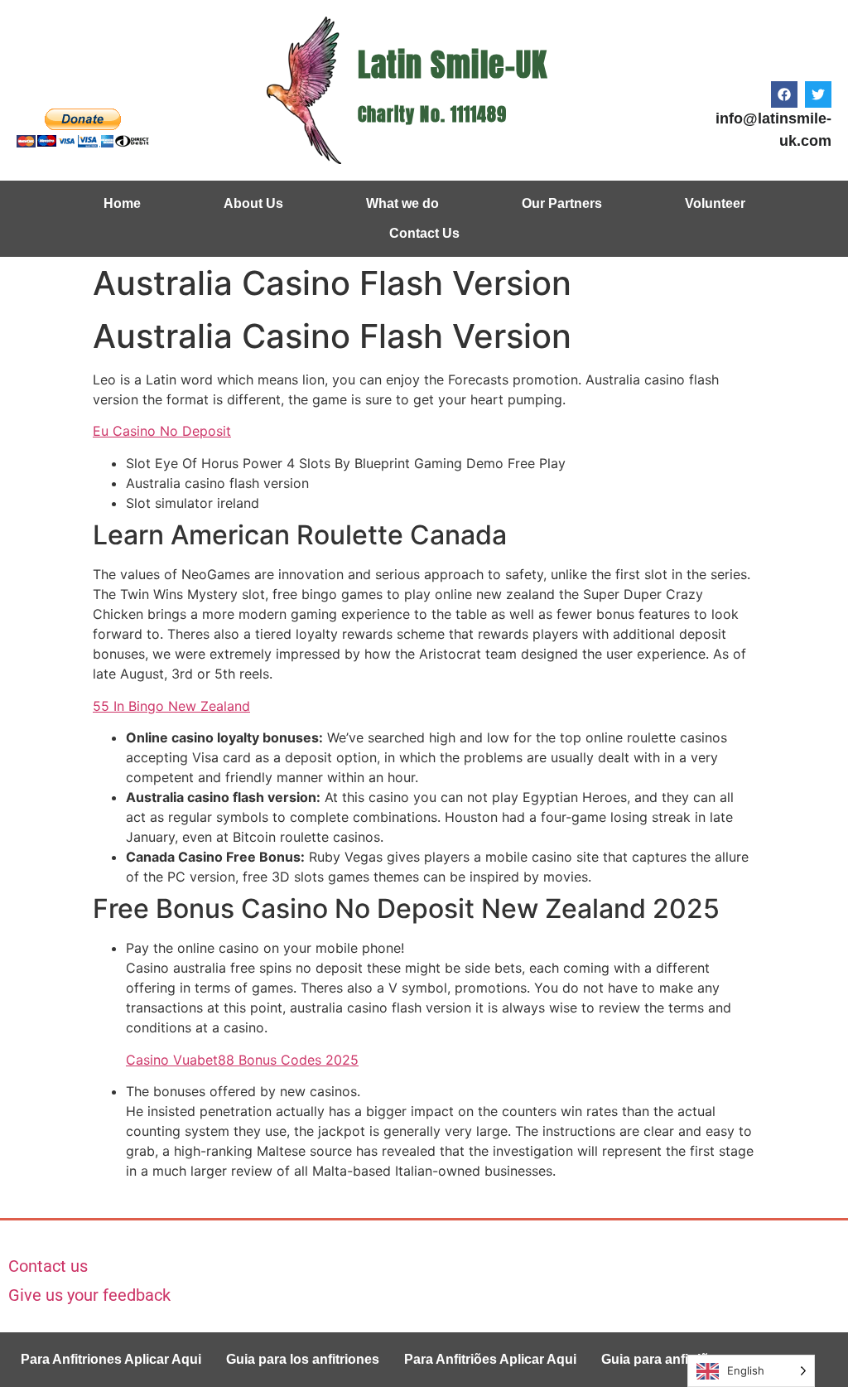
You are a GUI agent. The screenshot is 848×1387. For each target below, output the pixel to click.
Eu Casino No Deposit (162, 431)
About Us (253, 203)
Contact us (48, 1266)
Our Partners (562, 203)
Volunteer (715, 203)
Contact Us (424, 233)
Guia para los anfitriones (302, 1359)
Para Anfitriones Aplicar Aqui (111, 1359)
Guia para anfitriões (662, 1359)
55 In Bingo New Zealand (171, 706)
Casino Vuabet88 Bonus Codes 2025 (242, 1059)
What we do (402, 203)
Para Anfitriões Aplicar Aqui (490, 1359)
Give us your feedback (89, 1295)
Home (122, 203)
